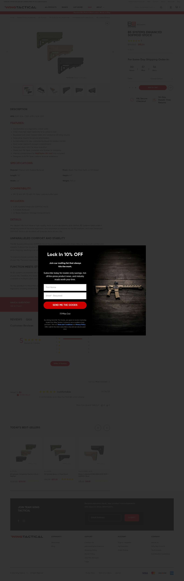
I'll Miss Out (65, 314)
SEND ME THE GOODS (65, 305)
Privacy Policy (80, 324)
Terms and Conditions (65, 324)
